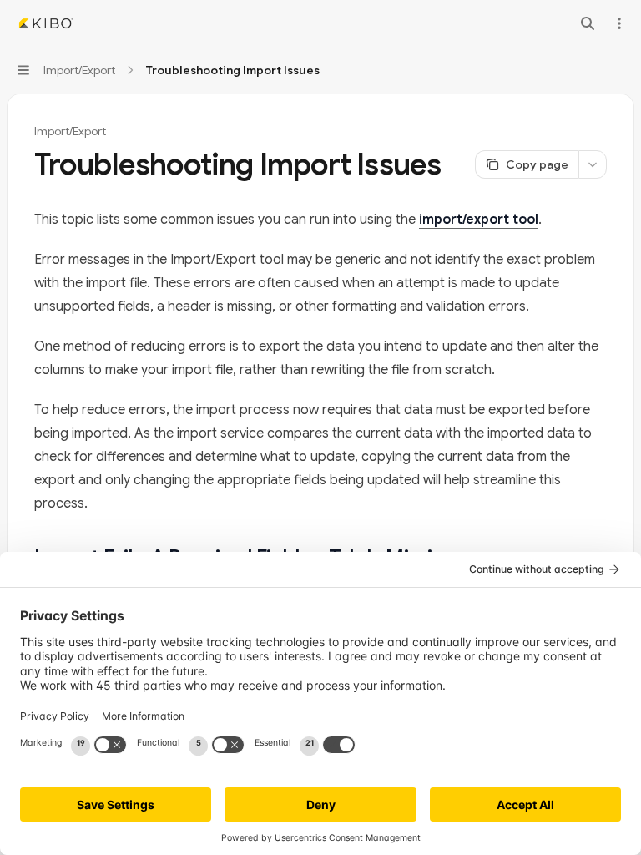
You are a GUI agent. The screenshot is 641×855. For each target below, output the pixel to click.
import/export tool (478, 219)
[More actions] (619, 23)
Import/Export (70, 131)
